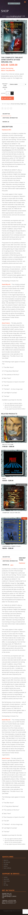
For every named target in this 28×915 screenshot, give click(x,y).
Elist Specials (7, 862)
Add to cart (8, 98)
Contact (6, 877)
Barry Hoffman (7, 868)
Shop (7, 16)
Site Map (6, 885)
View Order (6, 879)
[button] (24, 23)
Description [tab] (6, 114)
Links (5, 883)
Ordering (6, 864)
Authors (6, 866)
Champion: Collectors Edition (12, 512)
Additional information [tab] (10, 118)
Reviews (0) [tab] (6, 121)
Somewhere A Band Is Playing (12, 546)
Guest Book (7, 881)
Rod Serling (17, 104)
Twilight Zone (23, 104)
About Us (6, 860)
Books (12, 104)
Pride (4, 478)
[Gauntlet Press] (14, 3)
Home (3, 16)
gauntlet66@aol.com (10, 903)
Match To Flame (7, 444)
